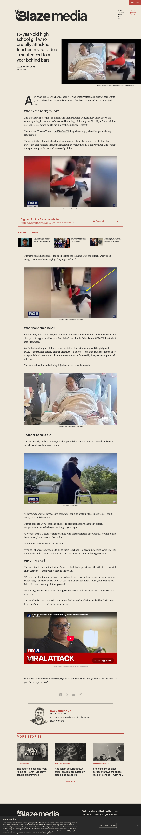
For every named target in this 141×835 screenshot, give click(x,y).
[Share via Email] (73, 694)
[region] (70, 825)
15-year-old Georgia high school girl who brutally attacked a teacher (68, 97)
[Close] (137, 825)
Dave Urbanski (26, 67)
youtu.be (70, 670)
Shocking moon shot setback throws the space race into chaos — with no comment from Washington (108, 772)
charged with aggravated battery (40, 338)
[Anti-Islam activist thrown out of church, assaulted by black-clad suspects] (70, 751)
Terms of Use (50, 222)
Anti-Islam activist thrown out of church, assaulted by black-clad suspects (70, 772)
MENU (133, 12)
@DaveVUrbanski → (59, 721)
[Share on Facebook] (60, 694)
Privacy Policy (41, 222)
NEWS (120, 10)
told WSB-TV (97, 338)
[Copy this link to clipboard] (80, 694)
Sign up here (41, 682)
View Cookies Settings (108, 825)
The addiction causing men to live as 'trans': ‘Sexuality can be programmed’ (32, 772)
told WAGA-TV (61, 131)
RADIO (120, 14)
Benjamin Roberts (62, 764)
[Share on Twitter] (67, 694)
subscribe (135, 2)
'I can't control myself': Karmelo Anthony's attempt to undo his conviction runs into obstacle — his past (41, 240)
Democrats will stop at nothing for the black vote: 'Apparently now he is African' (78, 240)
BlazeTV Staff (23, 764)
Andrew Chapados (101, 764)
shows (104, 117)
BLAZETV (121, 16)
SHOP (120, 18)
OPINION (121, 12)
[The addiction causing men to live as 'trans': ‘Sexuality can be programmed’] (32, 751)
